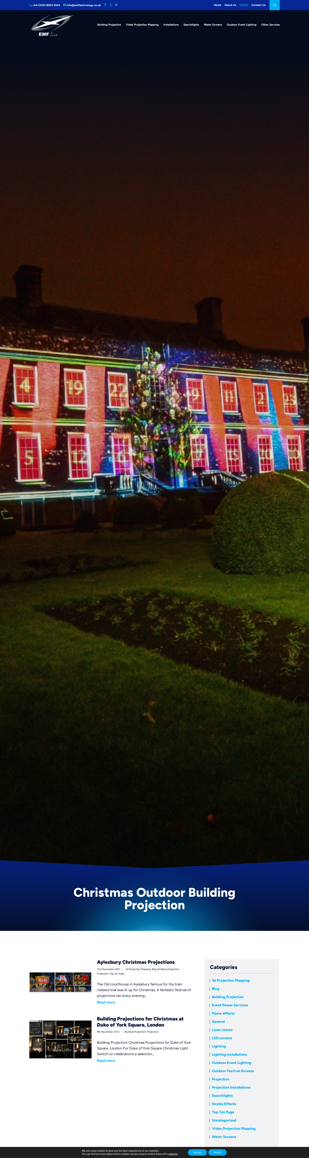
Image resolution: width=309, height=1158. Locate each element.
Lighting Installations (229, 1054)
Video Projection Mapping (142, 24)
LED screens (222, 1038)
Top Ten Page (117, 973)
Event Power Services (230, 1005)
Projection (103, 973)
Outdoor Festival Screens (233, 1071)
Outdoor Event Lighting (241, 24)
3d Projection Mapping (138, 969)
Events (244, 5)
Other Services (270, 24)
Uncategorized (224, 1120)
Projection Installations (231, 1087)
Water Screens (213, 24)
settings (173, 1153)
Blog (154, 969)
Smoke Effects (224, 1104)
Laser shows (222, 1030)
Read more (106, 1002)
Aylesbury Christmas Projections (136, 962)
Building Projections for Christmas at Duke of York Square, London (140, 1022)
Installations (171, 24)
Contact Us (258, 5)
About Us (230, 5)
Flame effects (223, 1013)
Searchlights (191, 24)
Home (217, 5)
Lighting (219, 1046)
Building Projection (109, 24)
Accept (197, 1152)
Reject (217, 1152)
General (218, 1021)
